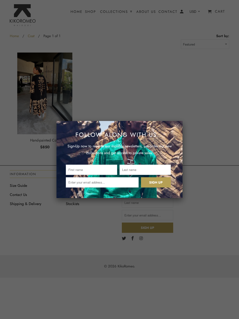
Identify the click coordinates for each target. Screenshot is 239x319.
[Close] (178, 126)
